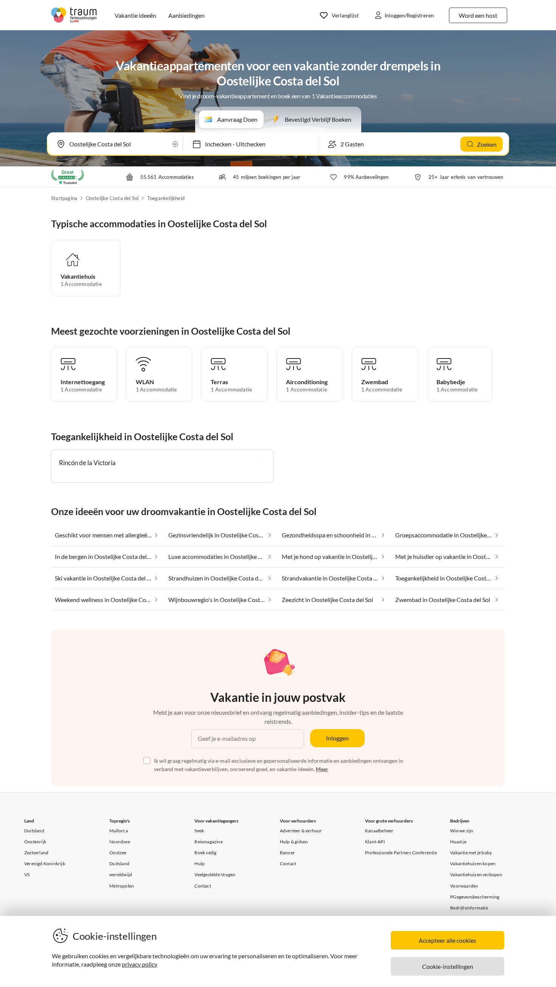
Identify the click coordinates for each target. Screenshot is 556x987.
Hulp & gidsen (294, 841)
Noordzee (119, 841)
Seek (199, 830)
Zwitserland (36, 852)
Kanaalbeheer (379, 830)
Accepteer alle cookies (447, 940)
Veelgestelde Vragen (214, 874)
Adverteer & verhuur (301, 830)
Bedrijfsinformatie (469, 908)
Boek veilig (205, 852)
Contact (202, 886)
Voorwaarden (464, 886)
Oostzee (117, 852)
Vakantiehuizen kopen (472, 863)
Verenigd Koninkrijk (44, 863)
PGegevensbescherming (474, 897)
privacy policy (139, 964)
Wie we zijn (461, 830)
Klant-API (375, 841)
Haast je (458, 841)
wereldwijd (120, 874)
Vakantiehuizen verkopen (476, 874)
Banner (287, 852)
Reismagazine (208, 841)
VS (27, 874)
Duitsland (34, 830)
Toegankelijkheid (166, 198)
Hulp (199, 863)
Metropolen (121, 886)
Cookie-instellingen (447, 966)
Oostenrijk (35, 841)
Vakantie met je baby (471, 852)
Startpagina (64, 198)
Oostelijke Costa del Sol (112, 198)
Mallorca (118, 830)
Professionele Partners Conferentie (401, 852)
